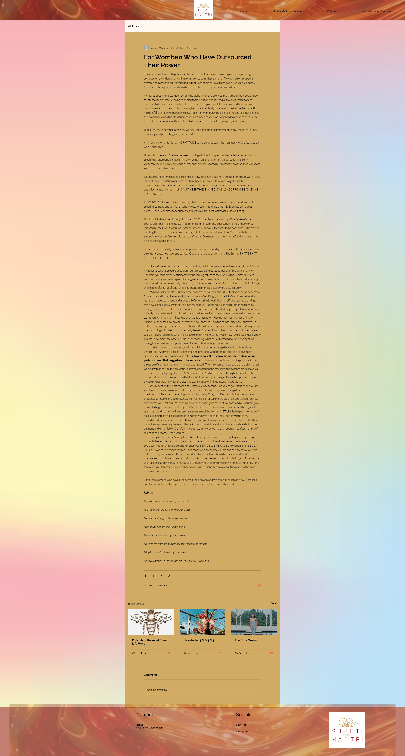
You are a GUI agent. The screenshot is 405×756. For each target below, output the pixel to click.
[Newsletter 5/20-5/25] (202, 622)
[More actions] (259, 48)
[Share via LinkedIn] (160, 575)
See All (274, 603)
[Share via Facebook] (145, 575)
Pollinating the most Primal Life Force (150, 642)
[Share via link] (168, 575)
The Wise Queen (246, 640)
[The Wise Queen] (254, 622)
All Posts (133, 26)
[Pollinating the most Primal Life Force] (151, 622)
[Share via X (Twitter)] (153, 575)
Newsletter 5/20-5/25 (199, 640)
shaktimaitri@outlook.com (149, 727)
